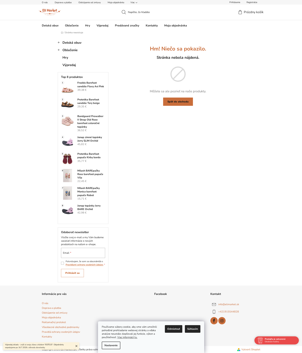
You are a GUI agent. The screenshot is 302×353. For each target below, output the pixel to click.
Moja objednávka (116, 2)
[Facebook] (214, 320)
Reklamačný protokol (54, 322)
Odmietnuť (173, 329)
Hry (65, 57)
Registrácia (252, 2)
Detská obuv (71, 42)
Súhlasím (192, 329)
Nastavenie (111, 345)
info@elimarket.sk (228, 304)
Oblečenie (70, 50)
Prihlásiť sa (72, 273)
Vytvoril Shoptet (250, 349)
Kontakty (47, 336)
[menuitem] (50, 25)
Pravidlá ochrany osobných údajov (61, 332)
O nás (45, 2)
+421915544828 (228, 311)
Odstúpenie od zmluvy (89, 2)
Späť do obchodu (178, 101)
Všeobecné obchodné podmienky (60, 327)
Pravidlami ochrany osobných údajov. (84, 264)
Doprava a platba (63, 2)
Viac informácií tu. (127, 337)
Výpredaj (69, 65)
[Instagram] (222, 320)
